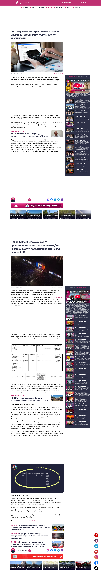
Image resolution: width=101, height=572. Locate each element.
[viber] (62, 74)
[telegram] (60, 74)
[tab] (73, 77)
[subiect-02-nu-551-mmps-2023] (37, 176)
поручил (59, 297)
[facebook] (56, 74)
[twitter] (58, 74)
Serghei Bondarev (22, 199)
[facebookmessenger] (54, 74)
